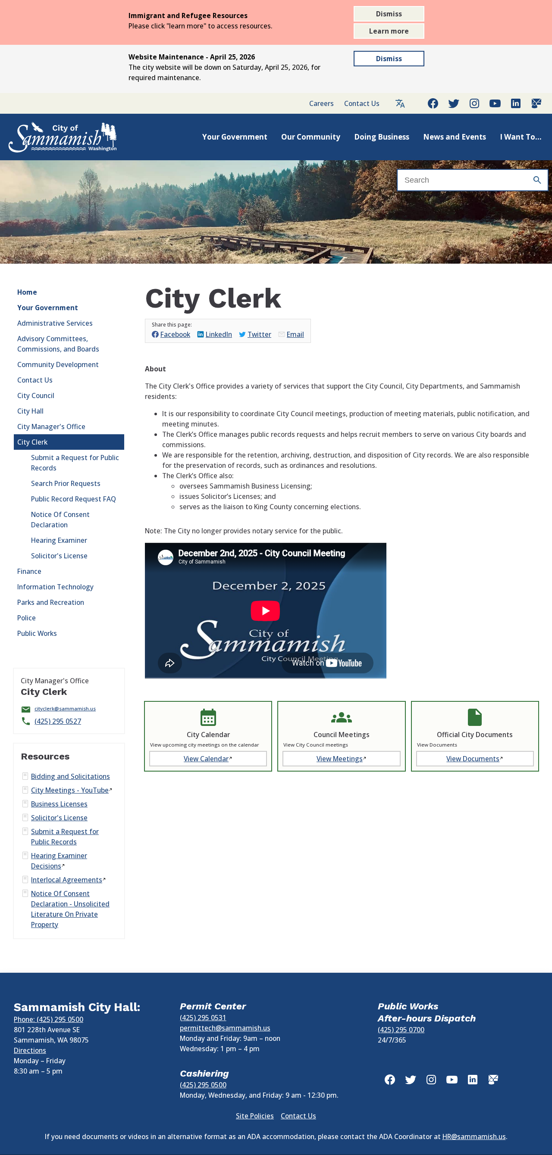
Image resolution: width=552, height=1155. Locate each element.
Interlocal (66, 879)
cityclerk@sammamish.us (65, 708)
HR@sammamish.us (474, 1136)
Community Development (58, 364)
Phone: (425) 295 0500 (48, 1019)
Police (26, 618)
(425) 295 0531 (203, 1017)
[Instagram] (474, 103)
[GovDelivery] (536, 103)
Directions (30, 1050)
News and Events (454, 137)
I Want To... (521, 137)
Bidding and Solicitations (70, 776)
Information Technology (55, 587)
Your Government (234, 137)
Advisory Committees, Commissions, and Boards (58, 344)
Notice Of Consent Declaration (60, 519)
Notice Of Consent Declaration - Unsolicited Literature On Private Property (70, 909)
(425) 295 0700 (401, 1029)
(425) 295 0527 (57, 721)
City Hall (30, 411)
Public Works (37, 633)
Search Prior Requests (65, 483)
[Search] (537, 180)
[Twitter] (453, 103)
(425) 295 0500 (203, 1085)
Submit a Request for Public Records (75, 463)
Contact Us (362, 103)
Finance (29, 571)
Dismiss (389, 14)
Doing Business (381, 137)
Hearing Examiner (59, 540)
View (206, 758)
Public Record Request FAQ (73, 499)
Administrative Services (55, 323)
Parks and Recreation (50, 602)
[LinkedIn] (515, 103)
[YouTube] (495, 103)
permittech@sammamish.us (225, 1028)
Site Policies (255, 1116)
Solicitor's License (59, 555)
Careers (321, 103)
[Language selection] (400, 103)
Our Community (310, 137)
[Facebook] (433, 103)
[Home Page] (53, 137)
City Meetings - (70, 790)
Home (27, 292)
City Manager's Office (51, 426)
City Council (35, 395)
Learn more (389, 31)
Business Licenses (59, 804)
